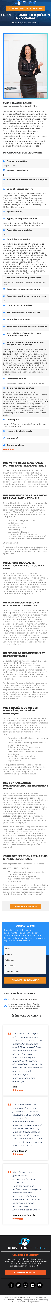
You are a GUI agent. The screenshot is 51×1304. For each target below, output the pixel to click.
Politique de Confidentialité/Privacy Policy (25, 1298)
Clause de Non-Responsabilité (28, 1302)
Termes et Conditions (38, 1300)
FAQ (12, 1302)
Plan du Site (32, 1297)
